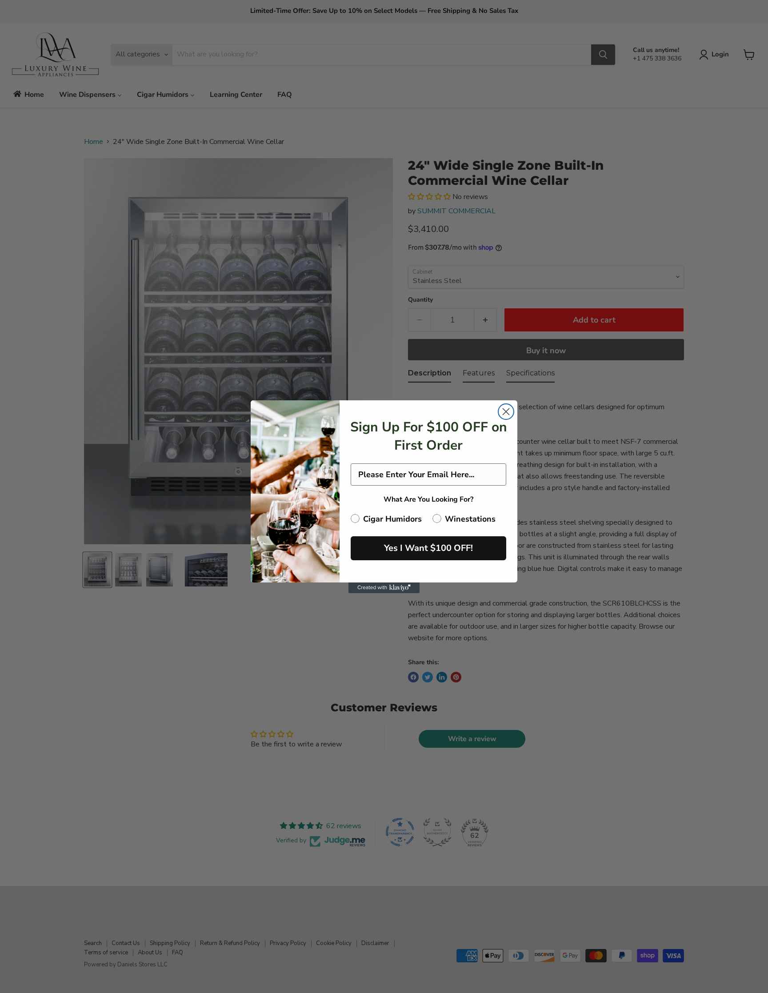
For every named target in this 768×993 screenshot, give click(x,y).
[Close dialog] (506, 411)
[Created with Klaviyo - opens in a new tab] (384, 587)
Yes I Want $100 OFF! (428, 548)
